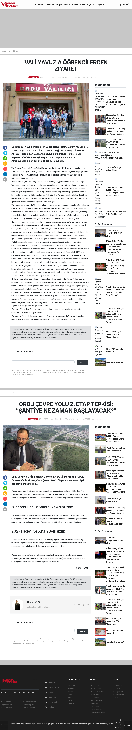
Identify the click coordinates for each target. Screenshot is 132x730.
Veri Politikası (6, 707)
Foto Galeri (54, 682)
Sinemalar (95, 703)
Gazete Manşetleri (98, 712)
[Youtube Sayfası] (16, 692)
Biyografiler (118, 691)
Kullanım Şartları (29, 702)
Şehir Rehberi (96, 709)
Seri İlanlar (95, 706)
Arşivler (52, 697)
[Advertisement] (66, 28)
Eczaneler (95, 694)
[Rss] (25, 692)
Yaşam (67, 4)
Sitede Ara (117, 685)
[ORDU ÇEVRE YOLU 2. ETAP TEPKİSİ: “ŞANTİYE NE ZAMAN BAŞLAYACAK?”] (46, 447)
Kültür (75, 4)
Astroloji (116, 697)
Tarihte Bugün (96, 700)
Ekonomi (50, 4)
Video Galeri (54, 687)
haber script (5, 727)
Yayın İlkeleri (6, 705)
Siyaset (90, 4)
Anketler (116, 688)
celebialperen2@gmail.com (38, 607)
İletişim (51, 707)
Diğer (99, 4)
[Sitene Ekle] (34, 692)
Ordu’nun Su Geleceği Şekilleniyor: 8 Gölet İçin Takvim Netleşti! (115, 131)
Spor (82, 4)
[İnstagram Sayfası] (11, 692)
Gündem (39, 4)
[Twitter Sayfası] (7, 692)
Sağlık (59, 4)
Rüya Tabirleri (119, 694)
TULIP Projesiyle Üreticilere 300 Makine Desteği (113, 334)
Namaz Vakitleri (97, 691)
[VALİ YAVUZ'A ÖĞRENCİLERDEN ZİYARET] (46, 112)
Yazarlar (52, 692)
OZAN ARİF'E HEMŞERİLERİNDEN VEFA (114, 233)
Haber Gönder (29, 707)
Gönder (82, 363)
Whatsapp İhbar (29, 705)
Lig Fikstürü (95, 697)
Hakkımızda (6, 702)
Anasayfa (6, 51)
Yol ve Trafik (96, 688)
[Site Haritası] (30, 692)
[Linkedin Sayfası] (20, 692)
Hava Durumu (96, 685)
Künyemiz (53, 702)
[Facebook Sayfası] (2, 692)
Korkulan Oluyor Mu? (115, 362)
